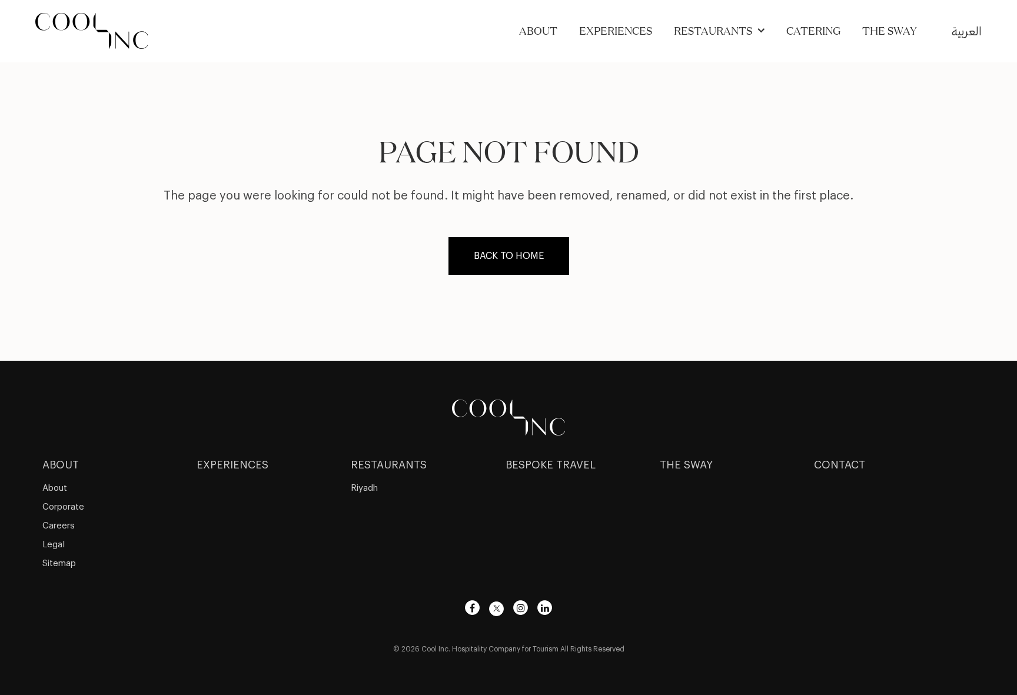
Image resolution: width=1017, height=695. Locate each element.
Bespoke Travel (551, 465)
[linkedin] (544, 607)
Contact (839, 465)
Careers (58, 525)
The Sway (889, 31)
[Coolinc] (508, 416)
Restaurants (713, 31)
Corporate (63, 507)
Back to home (509, 256)
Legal (53, 544)
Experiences (615, 31)
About (538, 31)
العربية (967, 32)
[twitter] (496, 608)
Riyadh (364, 488)
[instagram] (520, 607)
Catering (813, 31)
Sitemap (59, 563)
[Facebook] (472, 607)
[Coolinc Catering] (91, 29)
